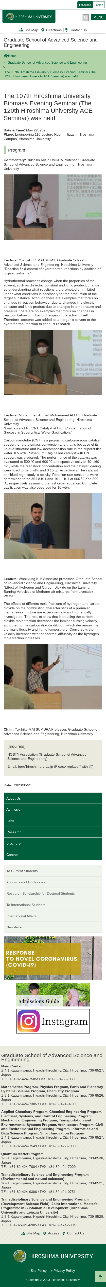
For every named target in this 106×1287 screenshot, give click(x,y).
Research (13, 832)
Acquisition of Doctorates (25, 882)
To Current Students (22, 871)
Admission (14, 809)
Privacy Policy (64, 1271)
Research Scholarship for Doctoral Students (40, 893)
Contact (12, 855)
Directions (54, 30)
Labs (10, 821)
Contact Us (78, 30)
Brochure (13, 843)
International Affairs (21, 916)
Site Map (31, 30)
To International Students (25, 905)
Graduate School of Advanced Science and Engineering (51, 42)
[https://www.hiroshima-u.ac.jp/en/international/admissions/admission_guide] (53, 994)
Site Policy (39, 1271)
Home (12, 56)
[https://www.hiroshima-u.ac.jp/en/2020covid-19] (53, 958)
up (100, 1278)
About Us (13, 798)
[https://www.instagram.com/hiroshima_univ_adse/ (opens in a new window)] (53, 1021)
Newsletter (14, 927)
